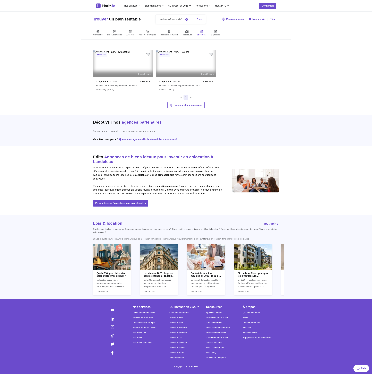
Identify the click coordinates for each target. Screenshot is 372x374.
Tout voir (270, 223)
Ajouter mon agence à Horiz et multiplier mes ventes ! (147, 139)
